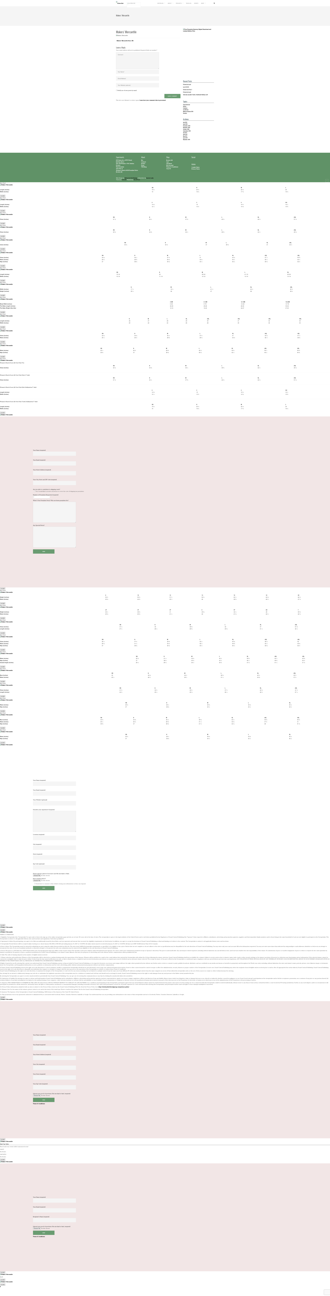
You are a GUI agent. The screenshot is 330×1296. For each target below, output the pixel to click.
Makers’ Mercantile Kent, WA (125, 41)
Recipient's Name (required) (41, 1217)
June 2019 (185, 124)
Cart (167, 162)
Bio (142, 160)
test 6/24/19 (186, 87)
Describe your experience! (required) (43, 810)
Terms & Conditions (172, 167)
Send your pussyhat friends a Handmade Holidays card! (195, 94)
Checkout (169, 164)
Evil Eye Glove (120, 162)
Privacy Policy (195, 169)
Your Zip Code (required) (40, 1084)
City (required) (37, 844)
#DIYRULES (160, 3)
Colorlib (124, 180)
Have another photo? (39, 879)
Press (142, 165)
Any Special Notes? (39, 525)
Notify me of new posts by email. (127, 90)
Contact (143, 162)
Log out (168, 169)
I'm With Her (186, 110)
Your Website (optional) (40, 800)
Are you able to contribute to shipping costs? (58, 490)
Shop (202, 3)
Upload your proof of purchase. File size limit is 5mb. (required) (51, 1094)
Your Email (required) (39, 460)
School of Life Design (131, 178)
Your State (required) (39, 1074)
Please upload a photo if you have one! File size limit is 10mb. (51, 874)
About (170, 3)
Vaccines (185, 113)
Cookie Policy (195, 167)
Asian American (186, 104)
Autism (184, 106)
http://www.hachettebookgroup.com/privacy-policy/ (114, 987)
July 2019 (185, 122)
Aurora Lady (149, 178)
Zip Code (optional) (38, 864)
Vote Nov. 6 (119, 169)
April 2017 (185, 138)
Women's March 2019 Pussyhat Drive (127, 170)
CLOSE (3, 196)
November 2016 (186, 139)
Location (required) (38, 835)
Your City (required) (39, 1064)
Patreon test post (187, 84)
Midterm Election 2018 (188, 111)
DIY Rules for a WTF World (124, 160)
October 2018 (186, 129)
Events (196, 3)
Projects (179, 3)
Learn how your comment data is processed (152, 100)
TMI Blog (188, 3)
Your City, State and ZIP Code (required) (45, 480)
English (132, 3)
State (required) (37, 854)
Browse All (119, 172)
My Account (170, 165)
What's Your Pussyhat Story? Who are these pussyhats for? (50, 500)
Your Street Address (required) (42, 470)
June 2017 (185, 134)
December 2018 (186, 126)
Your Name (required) (39, 450)
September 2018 (187, 131)
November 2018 (186, 127)
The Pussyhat (120, 167)
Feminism (185, 108)
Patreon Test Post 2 (187, 89)
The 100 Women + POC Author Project (125, 164)
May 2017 (185, 136)
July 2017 (185, 132)
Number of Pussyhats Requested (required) (45, 495)
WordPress (137, 180)
